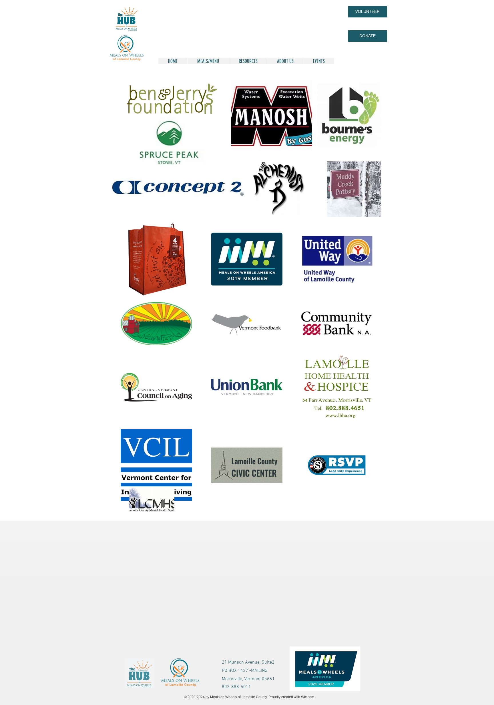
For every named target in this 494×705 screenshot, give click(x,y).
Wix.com (307, 697)
